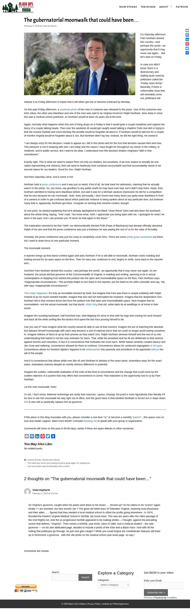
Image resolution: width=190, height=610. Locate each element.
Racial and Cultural (50, 460)
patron (136, 417)
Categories (103, 580)
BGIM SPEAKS (128, 6)
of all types (156, 345)
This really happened (35, 293)
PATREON (182, 6)
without (155, 349)
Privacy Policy (94, 604)
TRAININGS (148, 6)
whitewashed (93, 349)
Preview (148, 597)
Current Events (34, 460)
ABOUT (163, 6)
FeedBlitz (172, 597)
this (26, 402)
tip (105, 417)
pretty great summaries (139, 237)
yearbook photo (68, 109)
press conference (51, 184)
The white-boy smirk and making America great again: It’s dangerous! (58, 463)
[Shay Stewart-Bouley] (18, 7)
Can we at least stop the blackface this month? (48, 466)
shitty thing (92, 304)
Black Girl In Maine (77, 604)
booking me (90, 421)
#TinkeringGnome (121, 604)
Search (55, 572)
